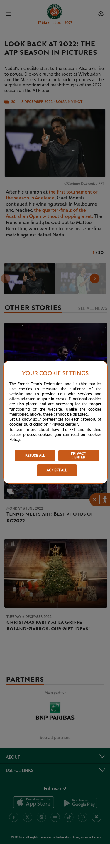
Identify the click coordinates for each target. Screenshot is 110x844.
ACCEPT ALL (57, 470)
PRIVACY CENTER (78, 455)
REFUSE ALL (35, 456)
